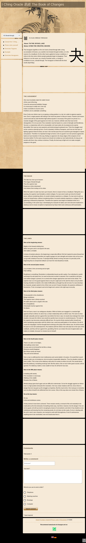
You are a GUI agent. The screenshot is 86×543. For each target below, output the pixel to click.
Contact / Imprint (45, 520)
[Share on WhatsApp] (54, 529)
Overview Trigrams (10, 49)
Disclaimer (63, 520)
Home (37, 520)
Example (6, 52)
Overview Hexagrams (10, 55)
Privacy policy (55, 520)
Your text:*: (27, 468)
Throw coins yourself (10, 45)
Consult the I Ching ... (10, 42)
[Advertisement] (43, 20)
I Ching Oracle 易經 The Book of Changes (33, 4)
